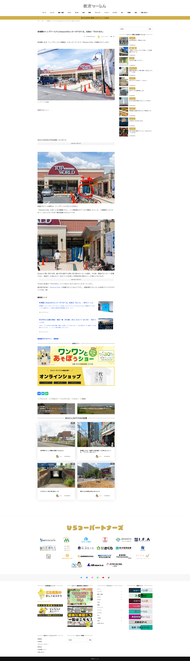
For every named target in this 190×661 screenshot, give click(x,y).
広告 (136, 12)
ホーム (44, 12)
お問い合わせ (144, 12)
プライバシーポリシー (43, 644)
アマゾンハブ (43, 399)
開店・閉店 (61, 12)
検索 (150, 29)
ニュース (52, 12)
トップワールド (65, 399)
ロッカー (75, 399)
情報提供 (40, 639)
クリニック (97, 12)
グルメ (69, 12)
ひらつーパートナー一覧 (44, 601)
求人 (122, 12)
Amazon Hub (55, 287)
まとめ (76, 12)
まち (114, 36)
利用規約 (40, 641)
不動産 (129, 12)
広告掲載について (42, 649)
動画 (89, 12)
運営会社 (40, 647)
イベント (106, 12)
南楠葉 (84, 399)
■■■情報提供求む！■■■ (48, 339)
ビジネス (115, 12)
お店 (83, 12)
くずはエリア (54, 399)
